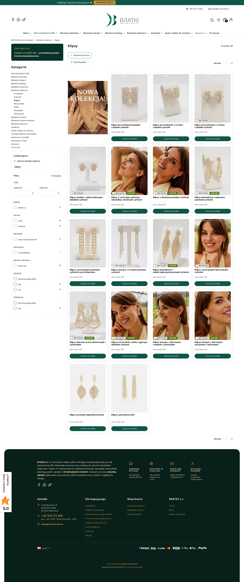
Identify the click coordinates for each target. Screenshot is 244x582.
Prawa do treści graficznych (98, 518)
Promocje (15, 147)
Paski (16, 107)
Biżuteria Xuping (18, 83)
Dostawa (89, 531)
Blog (171, 510)
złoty (20, 221)
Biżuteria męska (18, 80)
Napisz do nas (176, 514)
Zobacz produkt (129, 138)
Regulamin (90, 505)
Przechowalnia (134, 514)
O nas (172, 505)
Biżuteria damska (19, 77)
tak (19, 284)
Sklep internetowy (121, 564)
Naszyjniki (18, 110)
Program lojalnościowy (96, 522)
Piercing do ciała (19, 140)
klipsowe (22, 266)
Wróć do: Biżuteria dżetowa (28, 161)
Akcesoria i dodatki (20, 137)
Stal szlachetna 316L (20, 73)
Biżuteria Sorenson (19, 87)
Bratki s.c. (22, 207)
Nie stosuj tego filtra (27, 279)
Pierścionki (19, 113)
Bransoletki (19, 103)
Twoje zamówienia (136, 505)
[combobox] (82, 63)
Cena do (44, 187)
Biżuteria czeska (18, 117)
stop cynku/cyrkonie (27, 239)
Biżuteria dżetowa (43, 40)
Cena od (18, 187)
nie (19, 289)
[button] (212, 20)
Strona (217, 63)
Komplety (18, 93)
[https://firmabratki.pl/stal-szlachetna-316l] (88, 107)
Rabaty (88, 535)
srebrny (21, 226)
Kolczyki (17, 97)
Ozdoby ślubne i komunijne (23, 134)
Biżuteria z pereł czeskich (22, 120)
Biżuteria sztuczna (19, 124)
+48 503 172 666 (196, 9)
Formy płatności (92, 527)
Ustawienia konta (135, 510)
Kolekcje (15, 127)
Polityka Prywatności (94, 510)
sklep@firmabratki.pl (220, 9)
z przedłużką (24, 252)
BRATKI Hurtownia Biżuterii (22, 40)
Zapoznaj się (76, 2)
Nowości (15, 144)
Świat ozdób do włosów (22, 130)
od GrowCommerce (132, 567)
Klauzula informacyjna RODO (98, 514)
